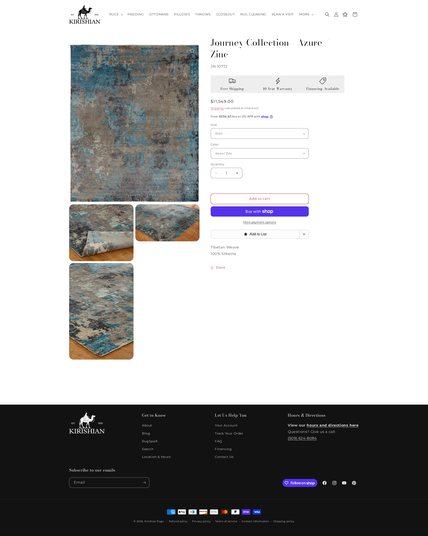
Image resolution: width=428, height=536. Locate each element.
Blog (146, 433)
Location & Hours (156, 457)
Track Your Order (229, 433)
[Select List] (304, 234)
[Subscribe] (144, 482)
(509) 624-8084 (302, 438)
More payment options (259, 222)
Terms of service (226, 521)
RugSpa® (150, 441)
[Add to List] (192, 51)
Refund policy (178, 521)
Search (148, 449)
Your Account (226, 425)
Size (214, 124)
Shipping (217, 108)
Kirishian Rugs (154, 521)
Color (215, 144)
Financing (223, 449)
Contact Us (224, 457)
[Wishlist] (345, 14)
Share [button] (220, 267)
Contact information (255, 521)
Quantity (217, 164)
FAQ (218, 441)
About (147, 425)
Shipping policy (283, 521)
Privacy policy (201, 521)
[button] (116, 14)
